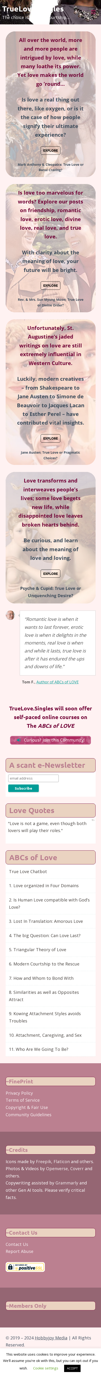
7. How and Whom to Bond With (41, 978)
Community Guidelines (28, 1114)
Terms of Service (23, 1100)
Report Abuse (19, 1251)
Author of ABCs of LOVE (57, 682)
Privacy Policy (19, 1093)
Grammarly (66, 1183)
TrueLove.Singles (33, 8)
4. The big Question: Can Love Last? (45, 935)
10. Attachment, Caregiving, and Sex (45, 1035)
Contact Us (17, 1244)
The (50, 725)
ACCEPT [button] (72, 1368)
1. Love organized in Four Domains (44, 885)
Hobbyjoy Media (51, 1338)
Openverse (57, 1168)
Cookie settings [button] (45, 1368)
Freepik (43, 1161)
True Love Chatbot (28, 871)
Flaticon (62, 1161)
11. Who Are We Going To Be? (38, 1049)
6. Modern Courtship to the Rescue (44, 964)
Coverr (77, 1168)
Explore (50, 150)
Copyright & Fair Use (27, 1107)
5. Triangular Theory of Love (37, 949)
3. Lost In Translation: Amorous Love (46, 921)
